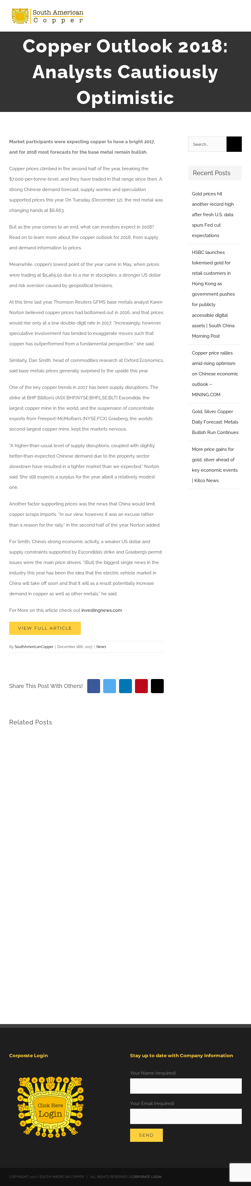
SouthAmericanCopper (34, 647)
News (101, 647)
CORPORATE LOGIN (145, 1177)
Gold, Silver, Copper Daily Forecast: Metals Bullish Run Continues (215, 422)
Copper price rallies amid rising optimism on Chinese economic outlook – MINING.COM (215, 373)
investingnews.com (101, 610)
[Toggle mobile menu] (239, 17)
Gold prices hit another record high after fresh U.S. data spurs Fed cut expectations (213, 214)
